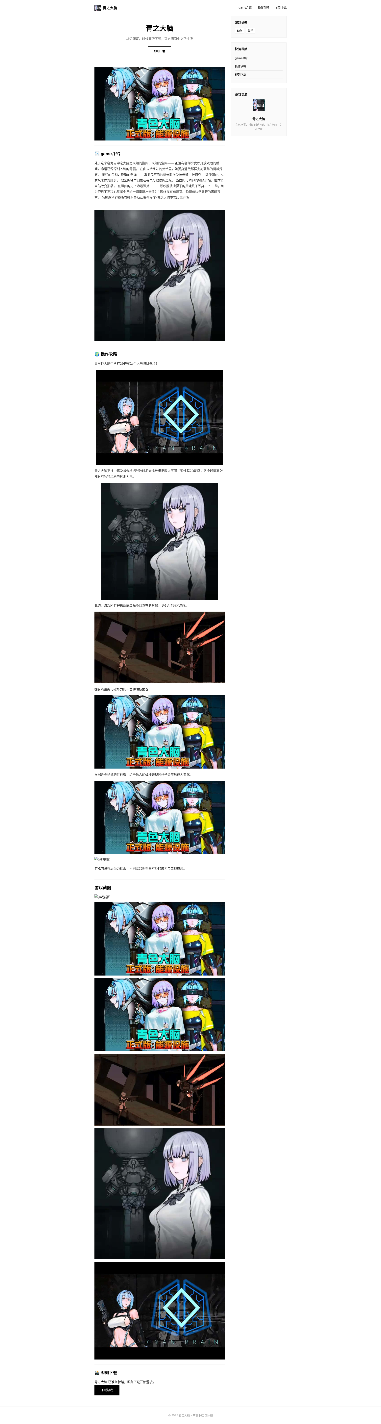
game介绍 (245, 7)
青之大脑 (110, 8)
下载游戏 (107, 1390)
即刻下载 (281, 7)
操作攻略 (263, 7)
